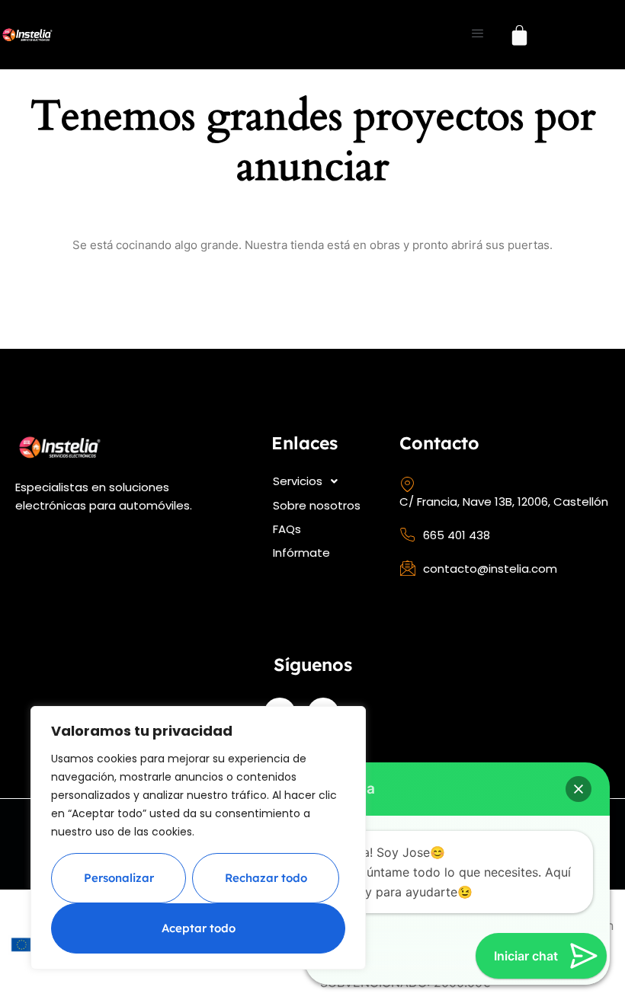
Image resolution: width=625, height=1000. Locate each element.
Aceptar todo (199, 928)
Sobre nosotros (317, 505)
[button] (322, 481)
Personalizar (119, 878)
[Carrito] (519, 35)
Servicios (297, 481)
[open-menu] (477, 35)
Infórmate (301, 553)
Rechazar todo (266, 878)
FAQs (287, 529)
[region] (198, 838)
